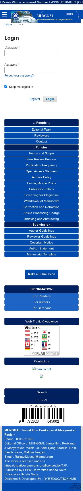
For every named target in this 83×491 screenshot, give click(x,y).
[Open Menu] (4, 14)
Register (34, 99)
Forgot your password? (19, 75)
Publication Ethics (41, 189)
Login (50, 99)
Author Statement (41, 248)
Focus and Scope (41, 153)
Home (8, 24)
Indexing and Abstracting (41, 219)
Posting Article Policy (41, 183)
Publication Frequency (41, 165)
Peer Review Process (41, 159)
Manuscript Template (41, 254)
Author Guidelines (41, 230)
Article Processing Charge (41, 213)
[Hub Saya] (41, 369)
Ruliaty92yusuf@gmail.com (34, 456)
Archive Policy (41, 177)
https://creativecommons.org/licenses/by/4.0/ (35, 465)
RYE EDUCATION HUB (60, 478)
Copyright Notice (41, 242)
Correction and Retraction (41, 207)
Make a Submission (41, 274)
